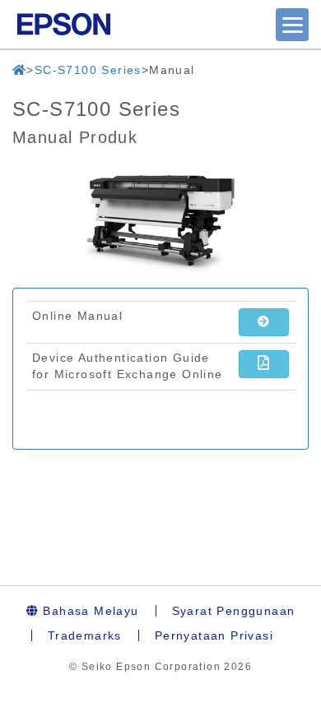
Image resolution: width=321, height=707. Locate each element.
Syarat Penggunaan (233, 610)
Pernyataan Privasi (214, 635)
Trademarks (85, 635)
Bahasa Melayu (89, 610)
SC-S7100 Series (88, 69)
